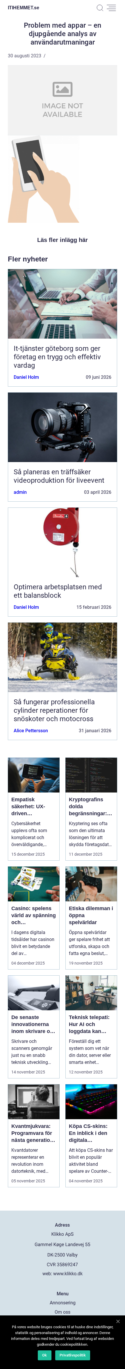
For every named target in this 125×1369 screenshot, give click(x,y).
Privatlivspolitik (73, 1355)
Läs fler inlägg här (62, 240)
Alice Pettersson (31, 730)
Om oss (62, 1312)
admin (20, 492)
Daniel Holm (26, 377)
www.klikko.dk (68, 1273)
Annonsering (63, 1303)
